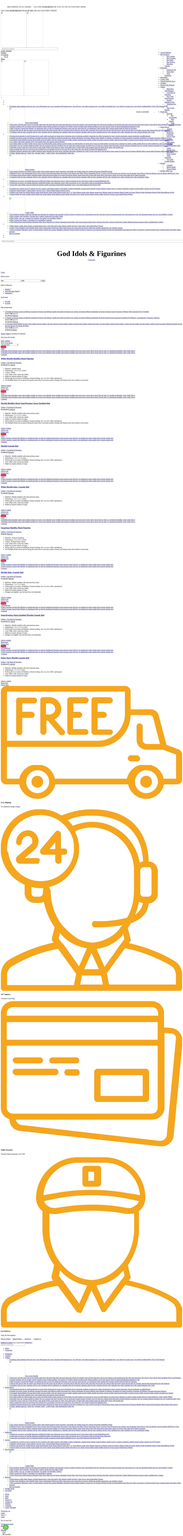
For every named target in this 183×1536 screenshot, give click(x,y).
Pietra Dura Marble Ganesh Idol (15, 658)
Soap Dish (170, 72)
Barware (169, 114)
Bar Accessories (173, 116)
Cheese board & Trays (167, 81)
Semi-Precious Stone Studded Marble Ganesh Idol (22, 615)
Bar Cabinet (171, 56)
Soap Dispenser (168, 74)
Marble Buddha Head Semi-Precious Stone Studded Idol (25, 403)
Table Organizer (168, 156)
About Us (27, 1339)
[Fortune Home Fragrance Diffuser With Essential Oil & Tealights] (55, 312)
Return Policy (18, 1339)
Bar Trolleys (171, 62)
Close (3, 272)
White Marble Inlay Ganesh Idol (15, 487)
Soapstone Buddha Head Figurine (15, 528)
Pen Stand (170, 152)
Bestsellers (163, 77)
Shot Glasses (171, 120)
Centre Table (164, 79)
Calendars (170, 135)
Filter (43, 281)
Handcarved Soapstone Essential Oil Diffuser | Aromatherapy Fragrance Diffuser (132, 318)
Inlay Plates (170, 142)
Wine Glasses (171, 124)
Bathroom (163, 68)
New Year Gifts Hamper (169, 97)
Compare (8, 1506)
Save (4, 347)
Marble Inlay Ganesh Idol (12, 572)
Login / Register (10, 1507)
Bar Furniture (164, 54)
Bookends (170, 133)
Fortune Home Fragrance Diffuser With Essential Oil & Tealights (127, 312)
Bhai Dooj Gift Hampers (169, 90)
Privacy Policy (6, 1339)
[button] (4, 387)
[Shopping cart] (1, 97)
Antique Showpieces (169, 130)
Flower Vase (171, 136)
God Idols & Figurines (170, 93)
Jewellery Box (175, 145)
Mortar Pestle (171, 167)
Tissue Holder (171, 169)
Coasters (169, 165)
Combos (163, 83)
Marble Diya (171, 150)
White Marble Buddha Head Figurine (17, 359)
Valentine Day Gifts (148, 132)
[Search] (178, 49)
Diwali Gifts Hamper (167, 85)
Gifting (162, 87)
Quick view (5, 389)
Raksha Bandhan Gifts (169, 101)
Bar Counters (171, 58)
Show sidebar (5, 341)
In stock (7, 303)
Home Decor (164, 127)
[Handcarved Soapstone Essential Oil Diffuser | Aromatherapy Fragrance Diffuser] (55, 318)
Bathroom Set (171, 70)
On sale (7, 301)
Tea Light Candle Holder (169, 160)
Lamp (169, 148)
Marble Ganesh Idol (9, 446)
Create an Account (7, 1524)
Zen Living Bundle (169, 109)
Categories (91, 260)
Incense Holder (168, 139)
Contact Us (37, 1339)
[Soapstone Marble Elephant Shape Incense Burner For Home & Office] (82, 324)
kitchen (162, 163)
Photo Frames (171, 154)
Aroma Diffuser (165, 53)
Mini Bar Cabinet (169, 65)
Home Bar (163, 112)
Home (3, 334)
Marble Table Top (166, 171)
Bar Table (170, 60)
